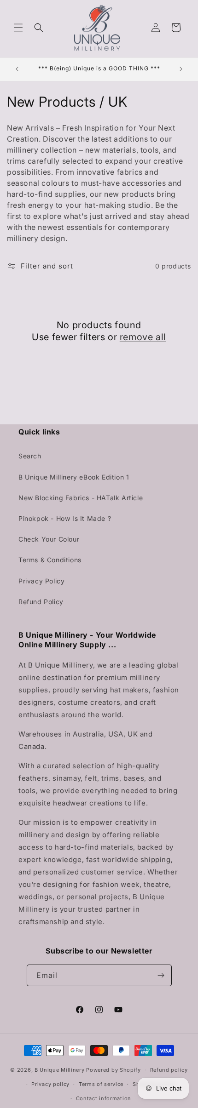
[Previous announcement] (17, 69)
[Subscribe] (161, 975)
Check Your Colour (48, 539)
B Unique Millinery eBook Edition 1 (73, 477)
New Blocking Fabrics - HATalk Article (80, 498)
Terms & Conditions (50, 560)
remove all (143, 337)
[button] (18, 27)
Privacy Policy (41, 581)
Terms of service (101, 1084)
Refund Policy (41, 601)
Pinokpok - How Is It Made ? (64, 518)
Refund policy (169, 1070)
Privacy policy (50, 1084)
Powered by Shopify (113, 1070)
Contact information (103, 1098)
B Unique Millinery (60, 1070)
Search (29, 456)
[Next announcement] (181, 69)
